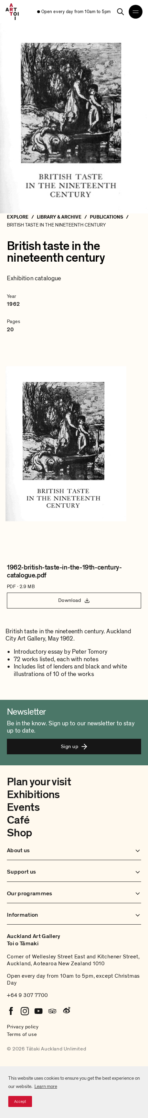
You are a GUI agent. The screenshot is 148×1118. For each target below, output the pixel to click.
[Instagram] (25, 1011)
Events (23, 807)
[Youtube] (38, 1011)
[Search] (120, 12)
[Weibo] (66, 1011)
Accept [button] (20, 1101)
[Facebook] (11, 1011)
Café (18, 820)
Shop (19, 832)
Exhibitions (33, 794)
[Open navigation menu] (135, 12)
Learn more (45, 1086)
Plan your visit (39, 781)
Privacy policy (23, 1027)
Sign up (69, 746)
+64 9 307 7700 (27, 995)
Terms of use (22, 1034)
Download (69, 600)
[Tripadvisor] (52, 1011)
